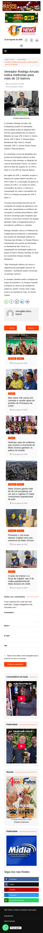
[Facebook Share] (11, 302)
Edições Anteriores (21, 822)
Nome (7, 626)
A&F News (8, 910)
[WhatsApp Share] (6, 302)
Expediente (8, 916)
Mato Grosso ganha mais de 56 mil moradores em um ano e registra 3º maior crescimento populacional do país (21, 493)
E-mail (7, 636)
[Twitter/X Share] (17, 302)
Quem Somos (9, 921)
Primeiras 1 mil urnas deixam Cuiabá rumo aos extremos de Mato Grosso (21, 538)
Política (20, 87)
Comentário (9, 612)
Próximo (31, 328)
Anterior (12, 328)
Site (5, 646)
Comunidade (12, 87)
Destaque (12, 358)
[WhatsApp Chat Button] (5, 927)
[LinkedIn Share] (22, 302)
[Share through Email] (27, 302)
